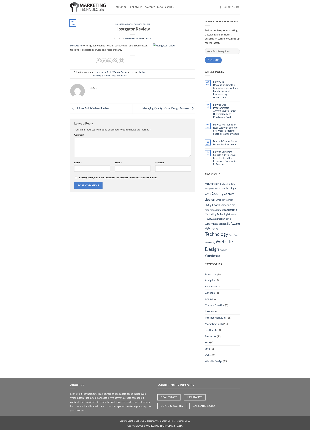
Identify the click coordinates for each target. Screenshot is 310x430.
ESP (223, 200)
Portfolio (136, 7)
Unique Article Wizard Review (92, 108)
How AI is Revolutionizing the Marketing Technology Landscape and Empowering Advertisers (225, 89)
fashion (229, 199)
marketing (230, 209)
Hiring (208, 205)
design (210, 199)
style (207, 228)
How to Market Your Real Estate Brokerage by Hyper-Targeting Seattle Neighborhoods (226, 129)
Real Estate (211, 329)
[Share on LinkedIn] (121, 60)
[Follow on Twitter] (229, 7)
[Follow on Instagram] (225, 7)
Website (159, 162)
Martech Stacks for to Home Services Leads (225, 143)
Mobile (233, 214)
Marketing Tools (124, 24)
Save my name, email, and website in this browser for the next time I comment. (118, 177)
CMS (208, 193)
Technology (97, 75)
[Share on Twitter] (104, 60)
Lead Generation (223, 205)
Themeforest (234, 235)
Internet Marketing (215, 317)
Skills (224, 224)
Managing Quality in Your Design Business (166, 108)
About (168, 7)
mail (207, 209)
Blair (148, 38)
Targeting (214, 228)
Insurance (210, 311)
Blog (160, 7)
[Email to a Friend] (110, 60)
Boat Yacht (211, 286)
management (217, 209)
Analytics (210, 280)
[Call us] (233, 7)
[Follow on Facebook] (220, 7)
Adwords (225, 184)
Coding (217, 193)
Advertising (213, 183)
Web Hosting (109, 75)
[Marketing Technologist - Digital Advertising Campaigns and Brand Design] (90, 7)
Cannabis (210, 292)
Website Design (142, 24)
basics (223, 188)
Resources (210, 336)
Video (208, 354)
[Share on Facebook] (98, 60)
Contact (150, 7)
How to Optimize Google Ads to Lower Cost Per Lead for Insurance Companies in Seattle (225, 158)
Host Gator (76, 45)
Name (78, 162)
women (223, 249)
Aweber (218, 188)
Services (121, 7)
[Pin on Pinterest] (115, 60)
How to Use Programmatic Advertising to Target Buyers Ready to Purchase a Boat (224, 111)
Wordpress (122, 75)
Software (233, 223)
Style (207, 348)
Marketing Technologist (217, 214)
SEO (207, 342)
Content (229, 193)
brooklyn (231, 188)
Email (118, 162)
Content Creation (215, 305)
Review (142, 72)
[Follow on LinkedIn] (237, 7)
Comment (80, 134)
